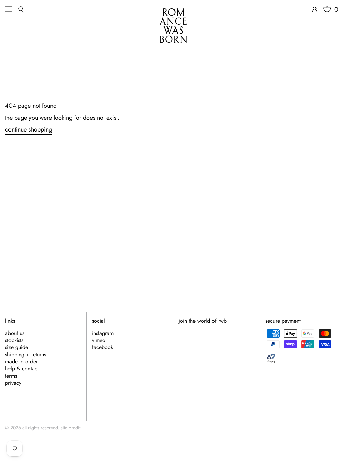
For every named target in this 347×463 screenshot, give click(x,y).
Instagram (103, 333)
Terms (11, 376)
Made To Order (21, 361)
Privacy (13, 383)
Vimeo (98, 340)
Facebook (102, 347)
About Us (14, 333)
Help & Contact (22, 368)
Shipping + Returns (25, 354)
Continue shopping (28, 129)
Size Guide (16, 347)
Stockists (14, 340)
